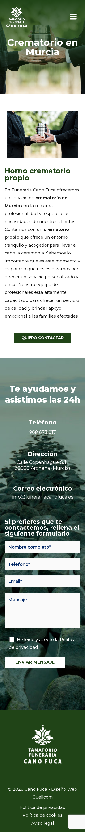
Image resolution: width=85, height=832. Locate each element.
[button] (42, 338)
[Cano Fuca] (16, 16)
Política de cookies (42, 815)
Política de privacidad (43, 807)
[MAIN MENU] (73, 17)
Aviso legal (42, 823)
